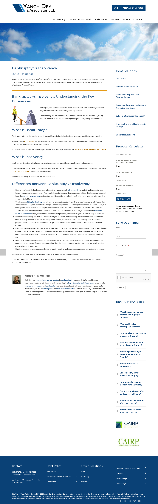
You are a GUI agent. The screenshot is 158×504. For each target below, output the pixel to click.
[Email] (143, 501)
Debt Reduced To (124, 173)
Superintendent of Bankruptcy (81, 283)
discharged (73, 190)
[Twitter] (134, 501)
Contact (137, 19)
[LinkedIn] (130, 501)
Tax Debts (121, 78)
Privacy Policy (24, 494)
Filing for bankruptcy (36, 202)
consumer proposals (33, 286)
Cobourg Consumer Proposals (128, 468)
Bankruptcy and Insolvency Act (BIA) (90, 149)
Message (120, 255)
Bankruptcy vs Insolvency (34, 68)
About (126, 19)
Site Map (15, 494)
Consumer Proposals (80, 19)
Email (118, 237)
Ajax (83, 471)
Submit (120, 287)
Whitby (84, 481)
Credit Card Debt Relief (127, 86)
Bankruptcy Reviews (125, 134)
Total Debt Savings (124, 185)
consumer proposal (20, 171)
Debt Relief (101, 19)
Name (118, 227)
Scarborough (121, 484)
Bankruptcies (28, 74)
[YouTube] (139, 501)
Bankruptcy (59, 19)
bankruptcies (51, 286)
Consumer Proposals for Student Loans (127, 95)
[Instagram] (125, 501)
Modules (115, 19)
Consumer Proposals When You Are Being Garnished (131, 106)
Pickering (85, 476)
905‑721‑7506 (17, 482)
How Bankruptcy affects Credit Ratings (131, 125)
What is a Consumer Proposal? (130, 116)
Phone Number (122, 246)
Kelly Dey (15, 74)
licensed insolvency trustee (47, 280)
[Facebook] (120, 501)
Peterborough (121, 478)
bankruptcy (29, 141)
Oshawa (119, 473)
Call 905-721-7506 (128, 8)
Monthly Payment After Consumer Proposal (126, 161)
